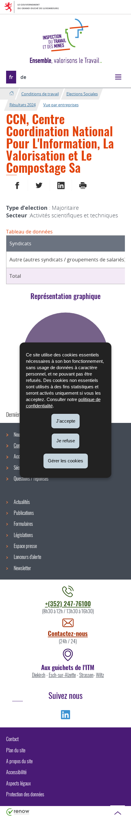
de (23, 77)
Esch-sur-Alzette (62, 675)
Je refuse (65, 440)
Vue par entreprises (61, 104)
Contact (12, 739)
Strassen (86, 675)
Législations (23, 535)
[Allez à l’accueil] (11, 94)
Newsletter (22, 568)
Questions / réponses (31, 478)
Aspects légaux (18, 783)
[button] (118, 76)
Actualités (22, 501)
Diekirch (38, 675)
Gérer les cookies (65, 460)
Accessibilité (16, 772)
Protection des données (25, 794)
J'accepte (65, 420)
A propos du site (19, 761)
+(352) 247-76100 (68, 603)
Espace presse (25, 546)
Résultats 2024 (22, 104)
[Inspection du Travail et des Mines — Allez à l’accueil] (65, 35)
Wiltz (100, 675)
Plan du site (15, 750)
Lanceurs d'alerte (27, 556)
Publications (24, 512)
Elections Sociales (82, 94)
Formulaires (23, 523)
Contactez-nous (68, 633)
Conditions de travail (40, 94)
